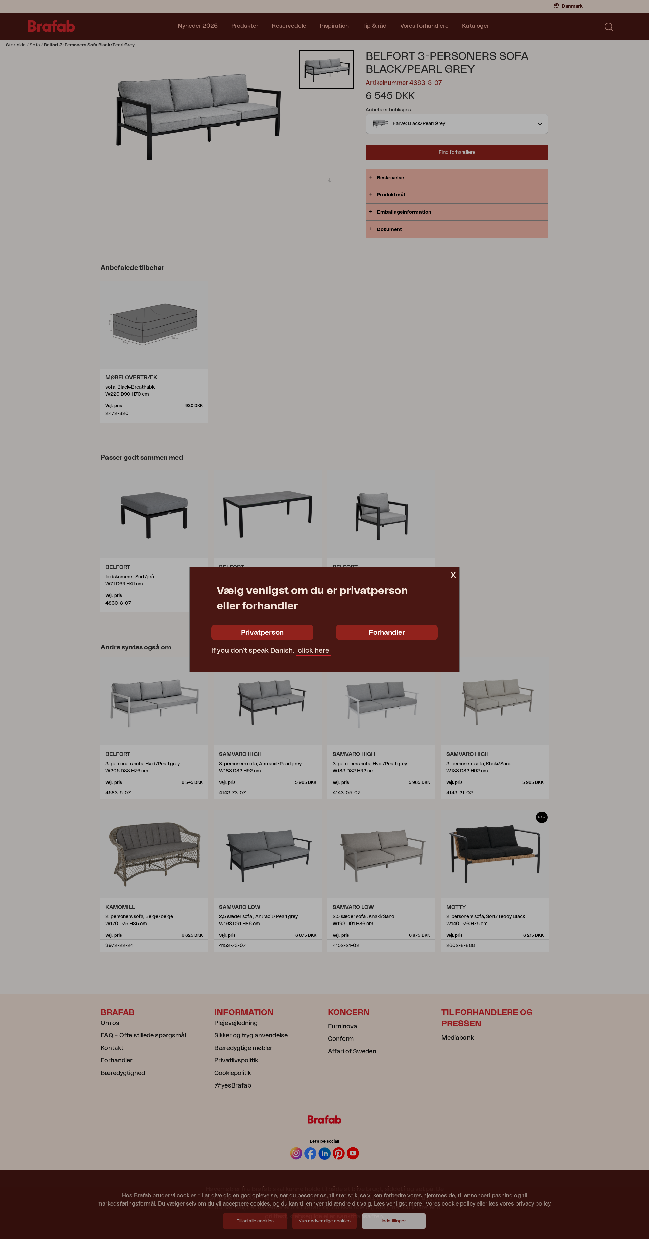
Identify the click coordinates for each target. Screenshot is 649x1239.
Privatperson (262, 632)
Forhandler (387, 632)
